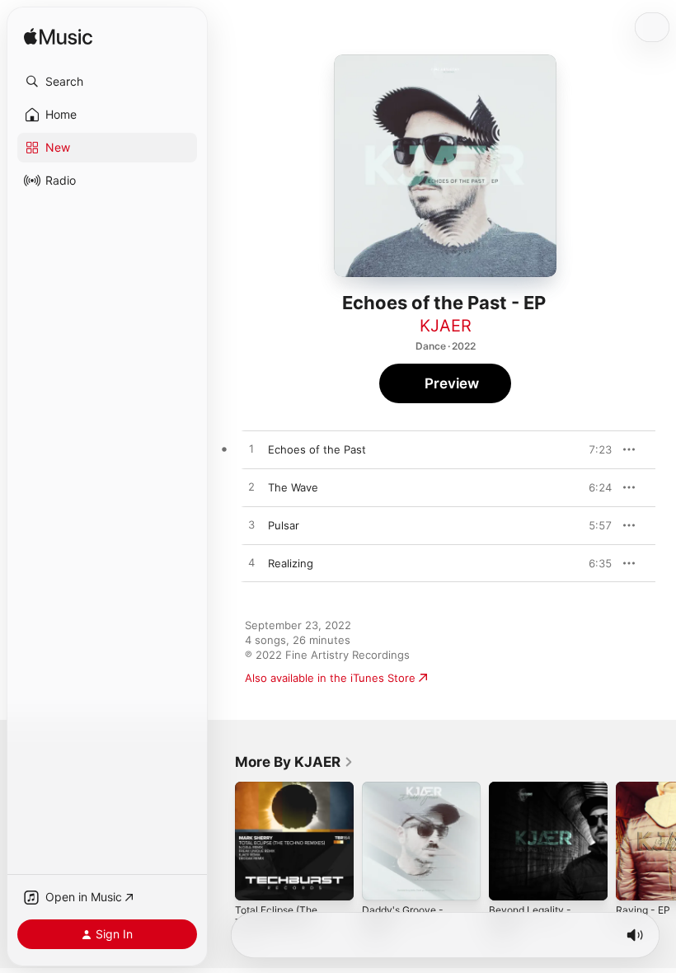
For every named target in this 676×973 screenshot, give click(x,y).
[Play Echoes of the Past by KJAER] (251, 449)
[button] (107, 82)
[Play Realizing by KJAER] (251, 563)
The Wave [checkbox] (293, 487)
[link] (294, 762)
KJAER (446, 326)
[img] (58, 37)
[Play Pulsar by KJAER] (251, 525)
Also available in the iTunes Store (330, 677)
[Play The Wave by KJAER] (251, 487)
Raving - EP (643, 910)
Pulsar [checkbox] (283, 525)
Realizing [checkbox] (290, 563)
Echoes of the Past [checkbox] (317, 449)
